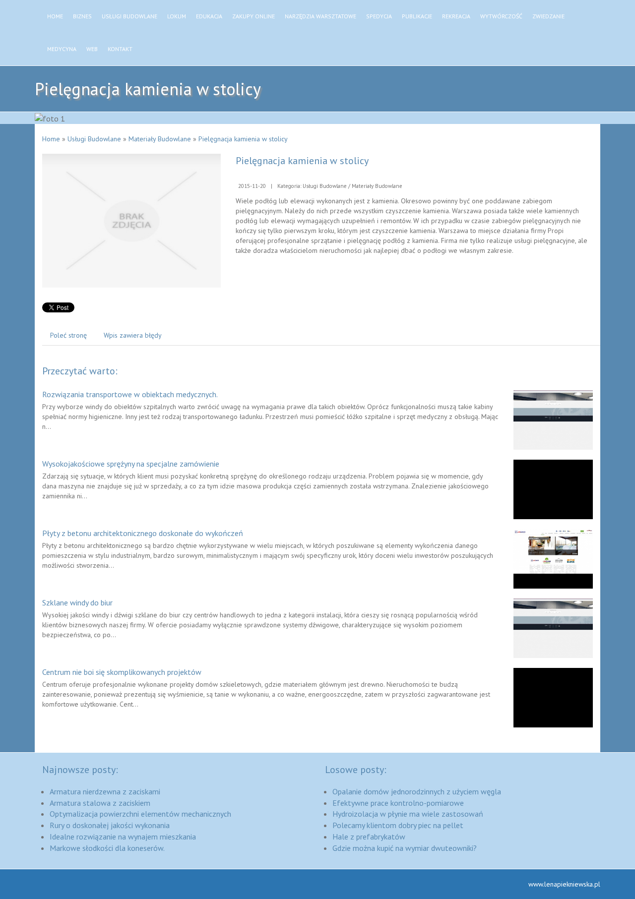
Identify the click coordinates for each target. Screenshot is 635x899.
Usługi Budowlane (94, 138)
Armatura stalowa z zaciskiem (100, 803)
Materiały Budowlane (159, 138)
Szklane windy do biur (77, 602)
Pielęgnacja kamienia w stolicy (243, 138)
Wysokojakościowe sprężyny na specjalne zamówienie (130, 464)
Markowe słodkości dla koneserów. (107, 848)
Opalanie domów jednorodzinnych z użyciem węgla (416, 791)
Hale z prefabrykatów (368, 836)
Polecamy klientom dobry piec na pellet (397, 825)
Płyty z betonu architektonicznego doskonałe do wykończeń (142, 533)
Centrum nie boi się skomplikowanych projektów (121, 672)
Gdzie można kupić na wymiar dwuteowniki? (404, 848)
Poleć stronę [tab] (68, 335)
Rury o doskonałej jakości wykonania (110, 825)
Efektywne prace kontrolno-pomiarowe (398, 803)
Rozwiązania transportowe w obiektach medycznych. (130, 394)
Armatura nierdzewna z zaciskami (105, 791)
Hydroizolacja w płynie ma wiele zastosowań (407, 814)
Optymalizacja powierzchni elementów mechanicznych (140, 814)
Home (51, 138)
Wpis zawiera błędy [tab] (133, 335)
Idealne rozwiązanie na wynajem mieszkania (123, 836)
